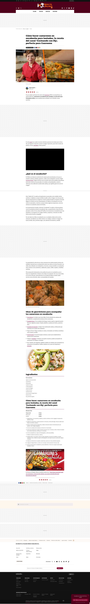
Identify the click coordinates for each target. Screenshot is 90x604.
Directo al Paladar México (45, 595)
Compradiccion (61, 583)
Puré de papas (30, 334)
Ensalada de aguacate (32, 327)
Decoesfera (61, 581)
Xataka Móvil (18, 581)
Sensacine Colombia (35, 596)
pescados (36, 145)
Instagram (67, 8)
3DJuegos (26, 579)
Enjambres (28, 553)
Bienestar (38, 553)
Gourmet (18, 548)
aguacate (29, 346)
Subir (71, 574)
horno (31, 28)
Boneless (48, 540)
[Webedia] (19, 574)
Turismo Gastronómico (29, 551)
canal (31, 142)
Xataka (17, 579)
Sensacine (35, 579)
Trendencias (61, 579)
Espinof (34, 581)
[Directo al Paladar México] (45, 5)
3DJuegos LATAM (28, 594)
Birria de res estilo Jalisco (56, 540)
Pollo (17, 557)
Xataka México (18, 594)
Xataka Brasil (18, 595)
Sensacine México (36, 594)
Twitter (36, 47)
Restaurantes (39, 548)
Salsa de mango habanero (33, 540)
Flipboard (38, 47)
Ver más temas (19, 561)
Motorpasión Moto (53, 581)
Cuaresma (47, 95)
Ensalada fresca (31, 321)
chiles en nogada (25, 28)
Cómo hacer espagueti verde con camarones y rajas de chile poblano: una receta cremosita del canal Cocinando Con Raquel (44, 473)
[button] (32, 87)
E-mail (39, 47)
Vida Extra (26, 581)
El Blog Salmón (70, 579)
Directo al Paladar (45, 579)
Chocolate (38, 557)
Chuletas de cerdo (42, 540)
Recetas (48, 11)
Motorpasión (52, 579)
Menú (16, 8)
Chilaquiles (25, 540)
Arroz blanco (30, 317)
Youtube (69, 8)
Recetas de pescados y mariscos (35, 482)
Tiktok (73, 8)
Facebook (64, 8)
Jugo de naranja (64, 540)
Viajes (34, 11)
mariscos (50, 482)
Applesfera (18, 583)
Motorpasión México (52, 595)
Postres (55, 11)
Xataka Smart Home (18, 585)
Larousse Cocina (29, 180)
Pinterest (62, 8)
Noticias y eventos (30, 548)
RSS (61, 561)
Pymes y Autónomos (69, 582)
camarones (45, 482)
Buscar (21, 8)
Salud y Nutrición (19, 550)
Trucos (41, 11)
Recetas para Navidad (18, 554)
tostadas (34, 338)
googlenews (71, 8)
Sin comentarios (30, 47)
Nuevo (18, 8)
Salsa (27, 557)
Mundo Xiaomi (18, 587)
